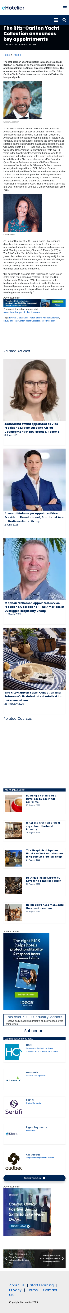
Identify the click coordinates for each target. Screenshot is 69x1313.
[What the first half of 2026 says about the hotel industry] (13, 830)
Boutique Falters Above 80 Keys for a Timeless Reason (44, 879)
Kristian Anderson (51, 318)
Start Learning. (41, 1285)
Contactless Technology (36, 1048)
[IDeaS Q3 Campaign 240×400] (26, 1009)
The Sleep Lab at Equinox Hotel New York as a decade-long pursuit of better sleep (44, 853)
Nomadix (32, 1072)
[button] (64, 8)
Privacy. (15, 1290)
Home (6, 55)
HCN (29, 1045)
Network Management (35, 1076)
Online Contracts (33, 1103)
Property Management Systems (40, 1158)
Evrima (12, 318)
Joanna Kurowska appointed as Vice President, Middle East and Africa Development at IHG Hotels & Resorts (31, 427)
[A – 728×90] (34, 306)
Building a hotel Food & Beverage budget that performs (41, 799)
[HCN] (13, 1052)
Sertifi (30, 1100)
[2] (27, 1235)
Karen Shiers (36, 318)
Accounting (31, 1130)
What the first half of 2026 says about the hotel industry (43, 826)
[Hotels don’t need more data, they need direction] (13, 912)
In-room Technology (49, 1051)
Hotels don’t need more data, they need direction (45, 906)
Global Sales (23, 318)
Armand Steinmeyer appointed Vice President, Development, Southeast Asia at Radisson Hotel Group (34, 517)
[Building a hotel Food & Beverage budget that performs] (13, 803)
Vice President (48, 321)
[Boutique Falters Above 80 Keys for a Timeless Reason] (13, 885)
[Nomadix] (13, 1079)
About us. (17, 1285)
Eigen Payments (36, 1127)
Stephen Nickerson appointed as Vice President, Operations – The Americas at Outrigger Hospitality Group (34, 607)
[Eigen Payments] (13, 1134)
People (17, 55)
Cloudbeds (33, 1154)
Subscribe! (34, 1030)
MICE (6, 321)
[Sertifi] (13, 1106)
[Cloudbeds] (13, 1161)
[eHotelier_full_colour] (13, 8)
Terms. (32, 1290)
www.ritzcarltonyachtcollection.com (21, 312)
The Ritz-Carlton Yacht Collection (25, 321)
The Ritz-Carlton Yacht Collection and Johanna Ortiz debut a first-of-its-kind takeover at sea (33, 696)
